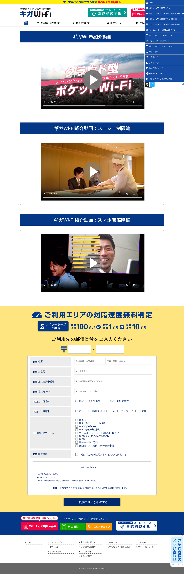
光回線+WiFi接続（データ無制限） (98, 445)
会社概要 (142, 542)
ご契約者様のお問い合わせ (119, 547)
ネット (82, 411)
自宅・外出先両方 (119, 401)
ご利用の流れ (86, 551)
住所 (40, 361)
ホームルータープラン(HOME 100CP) (99, 433)
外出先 (96, 401)
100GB (82, 420)
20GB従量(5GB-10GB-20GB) (94, 436)
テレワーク (127, 411)
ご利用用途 (43, 411)
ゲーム (111, 411)
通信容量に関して (88, 542)
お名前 (41, 371)
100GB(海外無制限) (89, 429)
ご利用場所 (43, 401)
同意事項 (42, 454)
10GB (82, 439)
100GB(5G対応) (87, 426)
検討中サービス (46, 433)
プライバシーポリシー (147, 547)
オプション (116, 23)
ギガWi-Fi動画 (55, 551)
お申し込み (113, 542)
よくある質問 (86, 556)
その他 (142, 411)
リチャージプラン (88, 442)
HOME (29, 542)
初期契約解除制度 (88, 547)
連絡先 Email (44, 391)
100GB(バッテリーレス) (92, 423)
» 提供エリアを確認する (92, 502)
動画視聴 (97, 411)
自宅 (81, 401)
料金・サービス (56, 542)
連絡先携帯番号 (46, 381)
